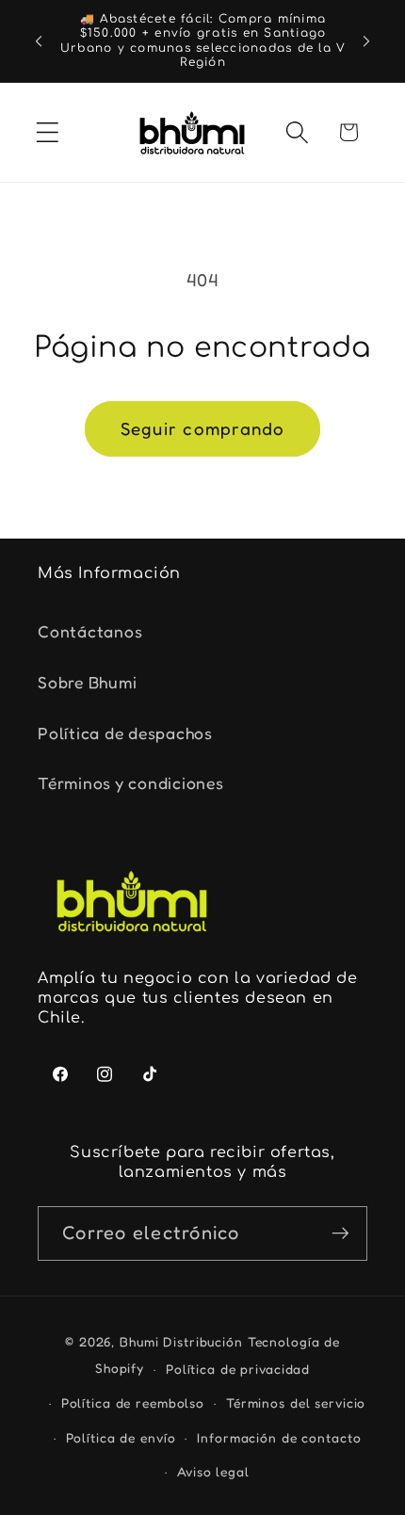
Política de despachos (125, 733)
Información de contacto (279, 1437)
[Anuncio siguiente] (366, 41)
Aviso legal (213, 1471)
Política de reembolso (132, 1402)
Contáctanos (90, 631)
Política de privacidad (238, 1369)
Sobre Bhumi (87, 682)
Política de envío (121, 1437)
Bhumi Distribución (184, 1341)
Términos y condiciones (131, 783)
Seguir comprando (203, 428)
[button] (47, 132)
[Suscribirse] (340, 1233)
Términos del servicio (295, 1402)
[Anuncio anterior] (38, 41)
